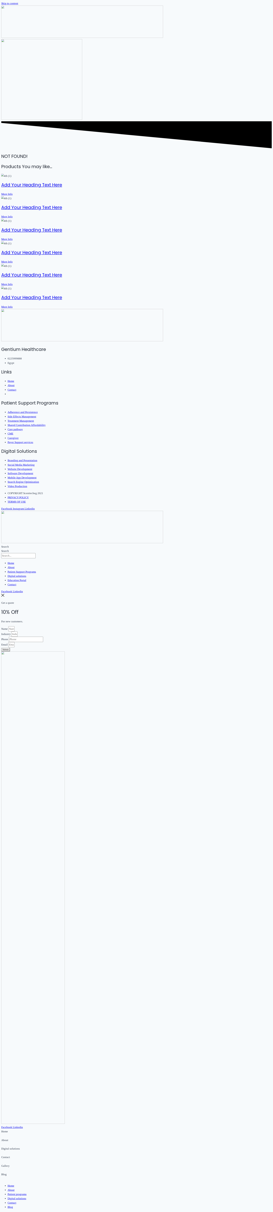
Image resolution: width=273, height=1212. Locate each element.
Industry (6, 634)
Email (4, 644)
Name (4, 628)
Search (5, 546)
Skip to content (9, 3)
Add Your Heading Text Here (31, 185)
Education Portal (17, 580)
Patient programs (17, 1194)
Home (11, 563)
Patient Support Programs (22, 571)
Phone (5, 639)
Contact (12, 584)
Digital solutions (17, 576)
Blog (10, 1207)
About (11, 567)
